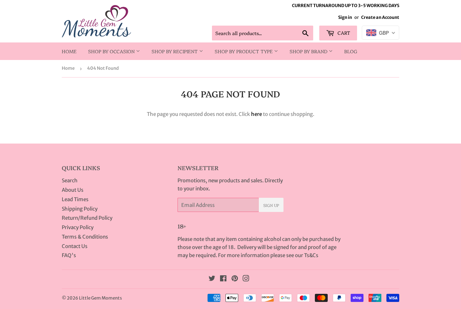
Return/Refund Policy (87, 218)
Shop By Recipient (175, 51)
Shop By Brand (309, 51)
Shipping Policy (80, 209)
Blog (350, 51)
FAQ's (69, 255)
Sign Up (271, 205)
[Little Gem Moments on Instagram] (246, 279)
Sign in (345, 17)
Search (70, 180)
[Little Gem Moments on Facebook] (223, 279)
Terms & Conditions (85, 237)
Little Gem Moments (100, 298)
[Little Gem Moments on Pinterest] (234, 279)
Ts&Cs (311, 255)
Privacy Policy (77, 227)
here (256, 114)
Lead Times (75, 199)
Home (69, 51)
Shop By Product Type (244, 51)
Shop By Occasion (112, 51)
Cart (343, 32)
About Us (72, 190)
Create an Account (380, 17)
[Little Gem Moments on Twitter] (212, 279)
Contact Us (74, 246)
